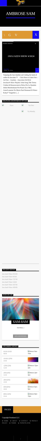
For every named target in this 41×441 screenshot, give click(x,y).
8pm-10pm (7, 394)
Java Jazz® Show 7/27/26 (9, 279)
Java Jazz (6, 69)
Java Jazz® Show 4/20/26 (9, 287)
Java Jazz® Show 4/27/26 (9, 285)
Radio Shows (8, 43)
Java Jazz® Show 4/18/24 (21, 56)
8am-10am (7, 351)
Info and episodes (20, 336)
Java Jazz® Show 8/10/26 (9, 274)
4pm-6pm (6, 380)
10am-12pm (7, 358)
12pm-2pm (7, 366)
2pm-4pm (6, 373)
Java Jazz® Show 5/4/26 (9, 282)
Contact (24, 421)
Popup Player (25, 423)
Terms (13, 423)
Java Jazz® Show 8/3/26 (9, 276)
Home (6, 421)
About (14, 421)
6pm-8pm (6, 387)
